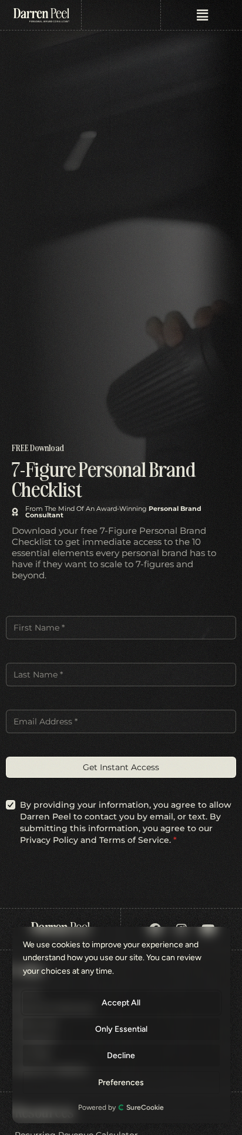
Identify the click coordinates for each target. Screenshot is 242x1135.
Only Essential (121, 1029)
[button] (202, 15)
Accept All (121, 1003)
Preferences (121, 1082)
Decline (121, 1056)
